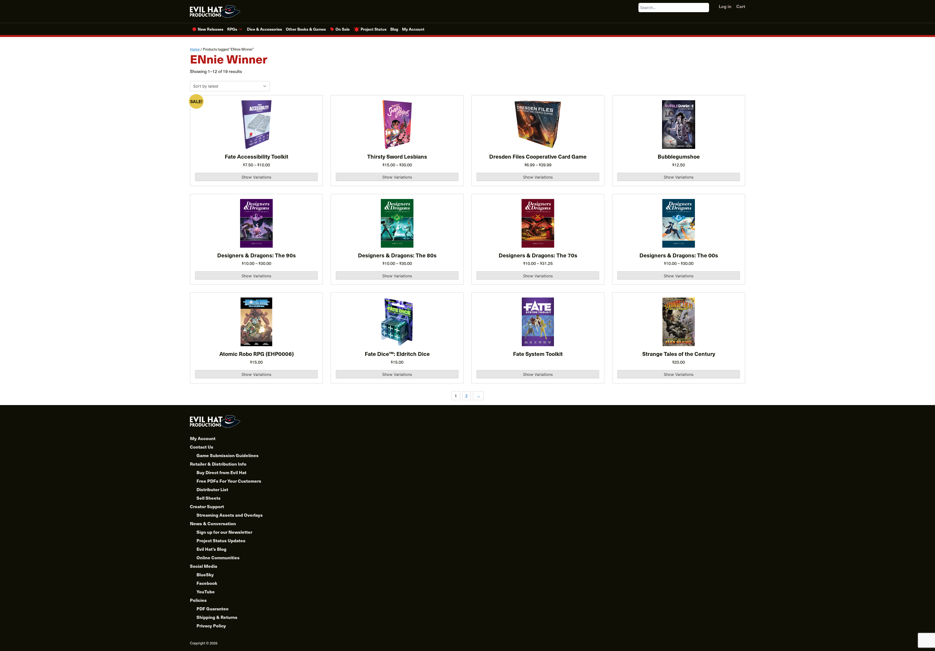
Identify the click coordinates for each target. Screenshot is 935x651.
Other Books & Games (306, 29)
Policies (198, 600)
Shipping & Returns (216, 617)
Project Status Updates (220, 540)
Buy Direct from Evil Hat (221, 472)
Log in (725, 6)
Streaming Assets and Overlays (229, 515)
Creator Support (207, 506)
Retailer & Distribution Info (218, 464)
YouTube (205, 591)
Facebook (206, 583)
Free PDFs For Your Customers (228, 481)
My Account (413, 29)
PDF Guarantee (212, 609)
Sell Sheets (208, 498)
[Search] (705, 7)
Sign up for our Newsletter (224, 532)
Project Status (373, 29)
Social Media (203, 566)
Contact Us (201, 447)
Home (195, 49)
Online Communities (218, 557)
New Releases (210, 29)
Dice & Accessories (264, 29)
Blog (394, 29)
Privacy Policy (211, 626)
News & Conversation (213, 523)
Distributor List (212, 489)
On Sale (343, 29)
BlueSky (205, 574)
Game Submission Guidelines (227, 455)
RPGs (232, 29)
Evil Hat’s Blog (211, 549)
